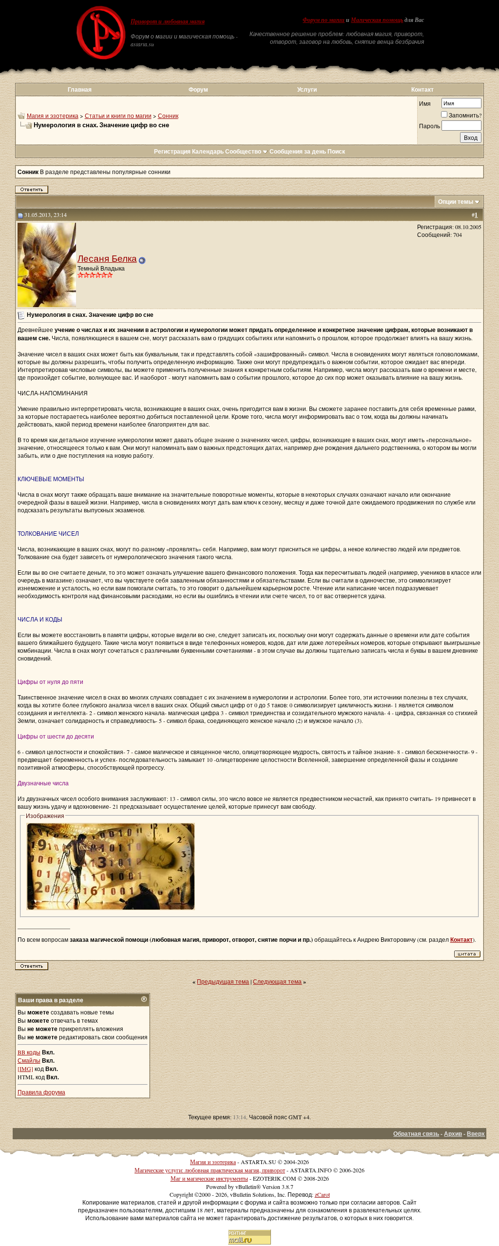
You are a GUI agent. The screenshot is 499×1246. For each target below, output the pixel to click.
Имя (425, 103)
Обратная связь (416, 1133)
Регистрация (172, 151)
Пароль (429, 126)
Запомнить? (465, 115)
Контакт (422, 89)
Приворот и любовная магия (168, 21)
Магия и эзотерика (52, 115)
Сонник (168, 115)
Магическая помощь (377, 20)
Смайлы (29, 1060)
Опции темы (455, 201)
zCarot (322, 1194)
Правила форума (41, 1092)
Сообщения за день (297, 151)
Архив (453, 1133)
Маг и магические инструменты (209, 1178)
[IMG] (25, 1068)
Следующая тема (277, 981)
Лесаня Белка (107, 258)
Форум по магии (324, 20)
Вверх (476, 1133)
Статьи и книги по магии (118, 115)
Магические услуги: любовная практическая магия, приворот (209, 1170)
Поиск (336, 151)
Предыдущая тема (223, 981)
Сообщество (243, 151)
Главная (80, 89)
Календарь (208, 151)
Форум (198, 89)
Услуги (307, 89)
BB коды (29, 1052)
